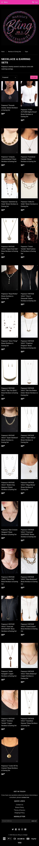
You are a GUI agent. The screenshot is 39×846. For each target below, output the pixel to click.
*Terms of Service (19, 810)
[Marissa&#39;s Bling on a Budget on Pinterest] (19, 829)
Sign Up (33, 821)
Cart (36, 2)
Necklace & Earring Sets (14, 51)
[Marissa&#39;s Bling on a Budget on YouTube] (25, 829)
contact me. (25, 797)
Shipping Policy (19, 813)
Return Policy (19, 807)
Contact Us (19, 804)
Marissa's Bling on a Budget (20, 835)
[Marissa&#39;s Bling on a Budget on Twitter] (13, 829)
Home (2, 51)
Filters (33, 77)
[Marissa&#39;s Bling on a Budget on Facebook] (16, 829)
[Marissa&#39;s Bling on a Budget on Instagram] (22, 829)
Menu (6, 2)
